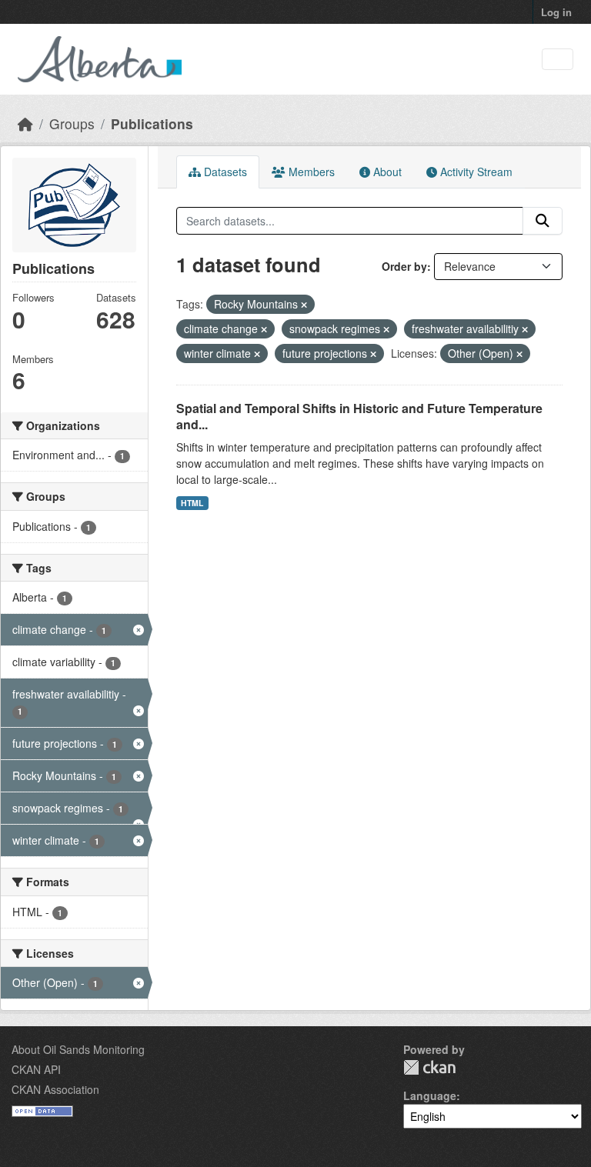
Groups (72, 123)
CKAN (429, 1067)
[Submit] (543, 221)
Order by (404, 266)
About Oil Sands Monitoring (78, 1049)
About (386, 171)
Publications (152, 123)
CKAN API (36, 1069)
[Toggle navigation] (557, 59)
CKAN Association (55, 1089)
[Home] (25, 123)
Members (310, 171)
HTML (192, 502)
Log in (556, 12)
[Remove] (304, 304)
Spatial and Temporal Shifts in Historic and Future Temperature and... (359, 416)
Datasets (224, 171)
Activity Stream (475, 171)
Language (429, 1095)
